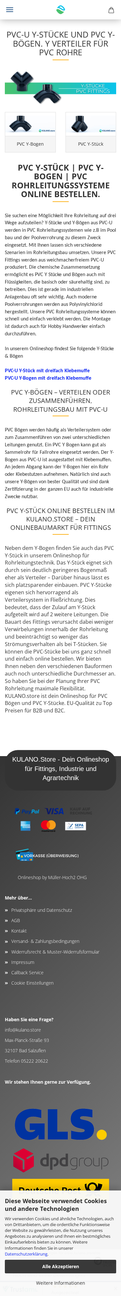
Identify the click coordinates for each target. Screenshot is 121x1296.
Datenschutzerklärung (26, 1254)
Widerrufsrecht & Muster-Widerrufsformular (55, 952)
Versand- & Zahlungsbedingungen (45, 941)
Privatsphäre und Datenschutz (41, 910)
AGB (15, 920)
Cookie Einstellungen (32, 983)
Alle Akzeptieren (60, 1266)
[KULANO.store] (60, 9)
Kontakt (19, 931)
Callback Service (27, 972)
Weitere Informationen (60, 1283)
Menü (9, 9)
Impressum (22, 962)
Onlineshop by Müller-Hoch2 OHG (52, 877)
